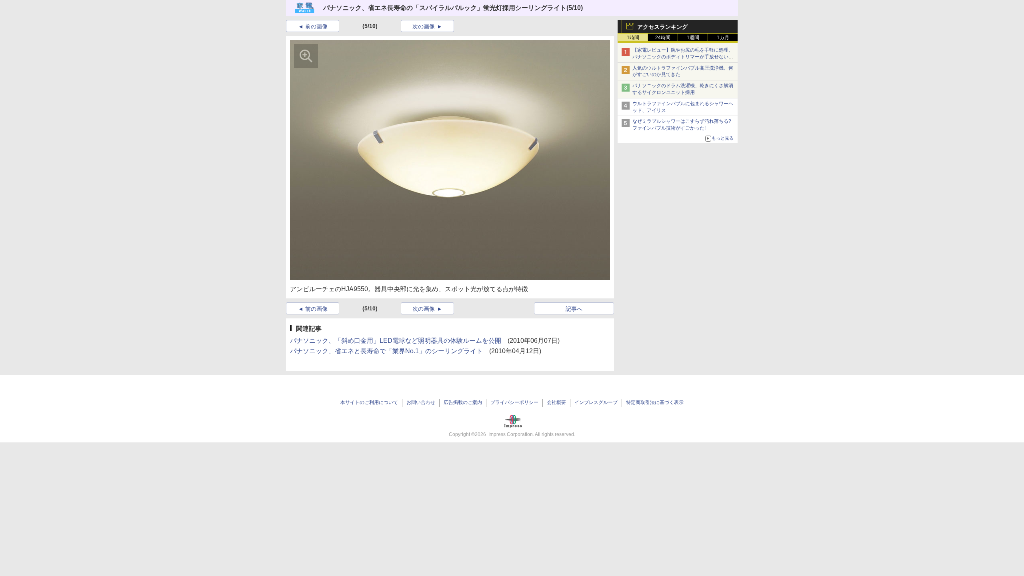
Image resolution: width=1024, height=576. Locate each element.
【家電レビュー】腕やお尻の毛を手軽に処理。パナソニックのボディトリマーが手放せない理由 (682, 56)
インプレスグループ (596, 402)
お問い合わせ (420, 402)
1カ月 (723, 37)
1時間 (633, 37)
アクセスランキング (662, 27)
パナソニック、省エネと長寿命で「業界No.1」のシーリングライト (386, 351)
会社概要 (556, 402)
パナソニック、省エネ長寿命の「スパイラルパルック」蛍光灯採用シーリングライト (444, 7)
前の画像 (316, 26)
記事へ (574, 309)
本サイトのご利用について (369, 402)
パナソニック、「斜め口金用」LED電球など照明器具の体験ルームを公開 (395, 340)
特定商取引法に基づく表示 (655, 402)
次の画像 (423, 26)
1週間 (693, 37)
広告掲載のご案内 (463, 402)
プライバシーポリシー (514, 402)
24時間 (662, 37)
